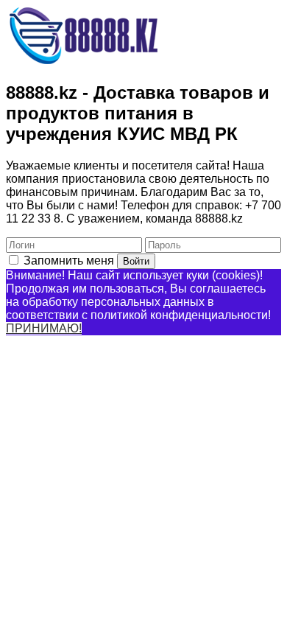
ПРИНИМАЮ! (44, 328)
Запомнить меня (69, 260)
